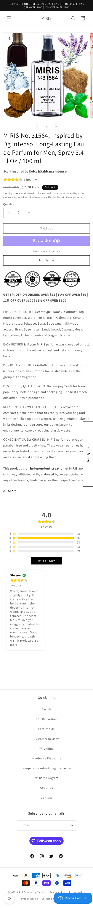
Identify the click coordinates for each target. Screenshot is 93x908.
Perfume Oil (46, 729)
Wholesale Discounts (46, 758)
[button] (8, 18)
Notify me (46, 260)
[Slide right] (56, 126)
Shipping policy (51, 898)
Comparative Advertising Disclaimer (46, 768)
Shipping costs (10, 193)
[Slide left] (37, 126)
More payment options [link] (46, 251)
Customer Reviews (46, 739)
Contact (46, 798)
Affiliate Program (46, 778)
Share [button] (12, 491)
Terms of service (28, 898)
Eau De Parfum (46, 719)
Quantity (8, 204)
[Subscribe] (71, 825)
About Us (46, 788)
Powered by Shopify (35, 891)
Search (46, 709)
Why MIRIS (46, 748)
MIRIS (20, 891)
